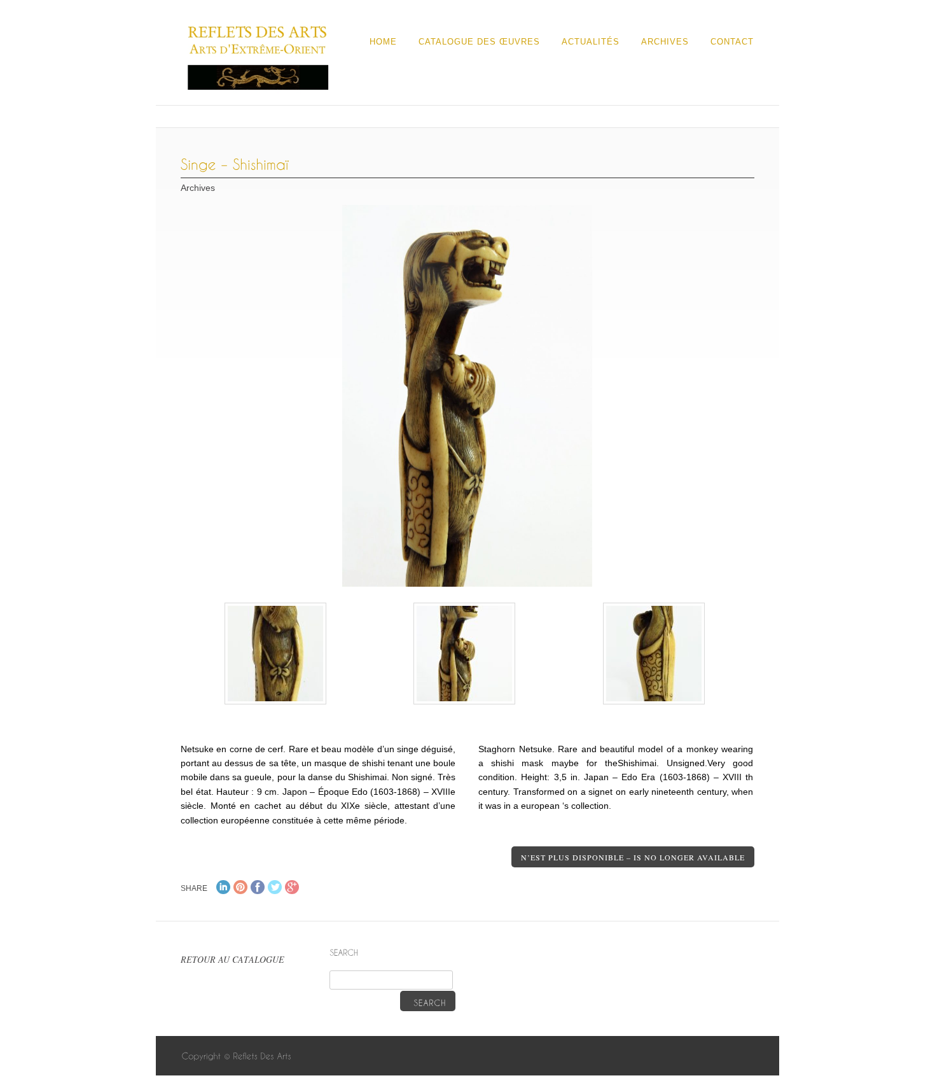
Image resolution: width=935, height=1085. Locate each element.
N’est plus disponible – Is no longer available (633, 857)
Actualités (591, 41)
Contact (732, 41)
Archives (665, 41)
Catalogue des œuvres (479, 41)
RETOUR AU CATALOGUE (232, 959)
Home (383, 41)
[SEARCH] (427, 1001)
